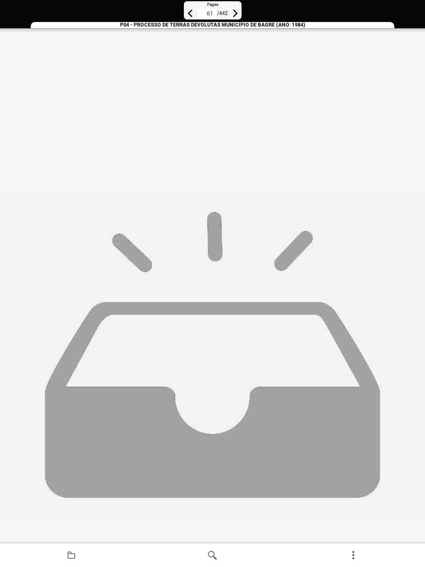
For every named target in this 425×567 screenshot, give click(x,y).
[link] (71, 555)
